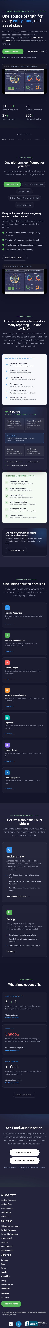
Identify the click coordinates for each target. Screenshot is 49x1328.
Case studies (5, 1289)
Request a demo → (24, 1152)
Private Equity (6, 1216)
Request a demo (12, 52)
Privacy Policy (40, 1312)
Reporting (4, 1242)
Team (3, 1264)
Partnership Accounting (9, 1234)
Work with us (5, 1276)
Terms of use (31, 1312)
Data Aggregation (7, 1250)
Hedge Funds (24, 191)
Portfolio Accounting (8, 1230)
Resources (5, 1293)
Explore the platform (36, 52)
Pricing (3, 1281)
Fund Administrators (34, 184)
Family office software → (14, 258)
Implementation (7, 1285)
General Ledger (6, 1246)
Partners (4, 1268)
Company (4, 1260)
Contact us (5, 1297)
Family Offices (12, 184)
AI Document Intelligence (10, 1226)
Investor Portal (6, 1238)
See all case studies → (24, 1095)
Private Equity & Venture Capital (24, 198)
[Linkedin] (11, 1324)
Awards (3, 1272)
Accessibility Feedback (9, 1315)
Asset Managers (24, 205)
